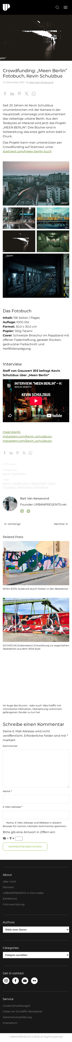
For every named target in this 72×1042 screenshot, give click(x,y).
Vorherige (14, 524)
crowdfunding (20, 483)
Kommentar (10, 745)
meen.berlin (12, 432)
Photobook (41, 487)
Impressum (10, 1023)
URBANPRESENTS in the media (23, 893)
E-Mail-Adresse (12, 806)
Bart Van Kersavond (41, 82)
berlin (6, 483)
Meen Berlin (25, 487)
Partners (8, 887)
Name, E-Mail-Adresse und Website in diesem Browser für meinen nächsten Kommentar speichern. (35, 824)
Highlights (18, 473)
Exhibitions (10, 898)
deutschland (39, 483)
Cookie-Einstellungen (16, 1005)
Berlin (7, 473)
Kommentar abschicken (25, 846)
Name (7, 791)
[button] (57, 7)
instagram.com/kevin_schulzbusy (27, 436)
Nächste (59, 524)
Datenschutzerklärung (17, 1017)
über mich (9, 881)
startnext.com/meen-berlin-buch (27, 151)
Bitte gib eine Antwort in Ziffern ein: (29, 832)
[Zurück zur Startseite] (6, 7)
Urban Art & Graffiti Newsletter (22, 1011)
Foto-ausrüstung (14, 904)
